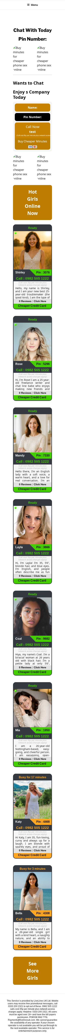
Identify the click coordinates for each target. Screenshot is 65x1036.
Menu (34, 5)
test (32, 131)
